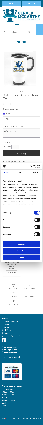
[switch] (37, 220)
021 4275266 (6, 330)
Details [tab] (21, 173)
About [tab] (35, 173)
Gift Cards (13, 304)
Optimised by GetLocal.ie (31, 418)
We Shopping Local (10, 418)
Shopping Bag (29, 296)
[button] (11, 4)
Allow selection (21, 251)
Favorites (13, 296)
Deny (21, 257)
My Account (13, 288)
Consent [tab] (7, 173)
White (8, 113)
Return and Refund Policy (13, 357)
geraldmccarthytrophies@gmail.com (15, 336)
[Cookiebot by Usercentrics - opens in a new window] (30, 166)
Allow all (21, 244)
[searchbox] (17, 32)
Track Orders (29, 288)
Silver (8, 119)
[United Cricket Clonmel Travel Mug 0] (21, 68)
